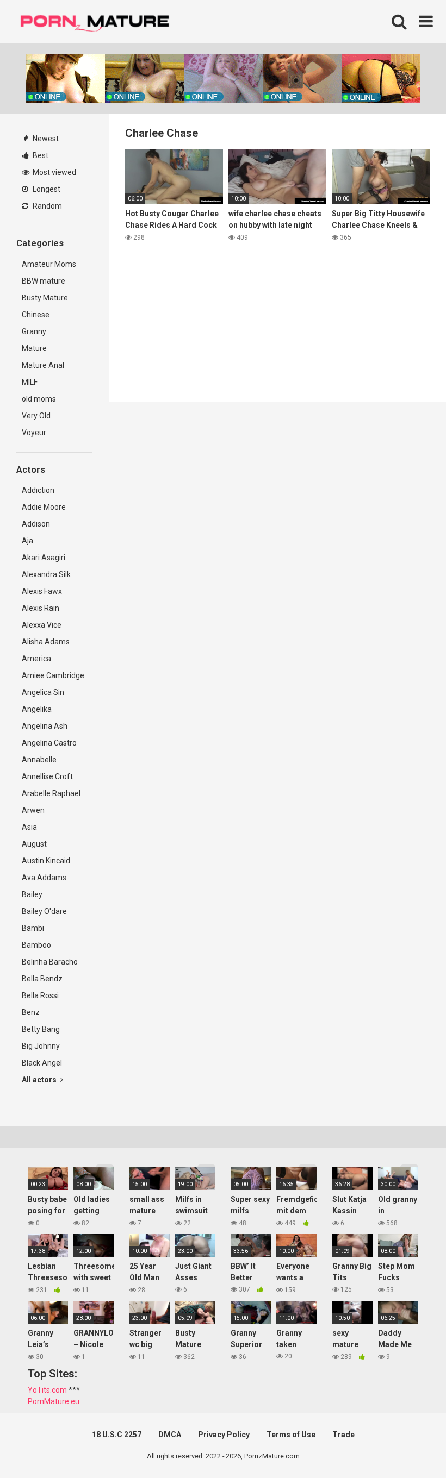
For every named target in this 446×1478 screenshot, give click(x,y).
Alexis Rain (40, 608)
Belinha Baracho (50, 961)
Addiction (38, 490)
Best (39, 155)
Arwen (33, 810)
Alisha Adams (46, 641)
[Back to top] (409, 1445)
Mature (34, 348)
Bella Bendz (42, 978)
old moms (39, 398)
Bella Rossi (40, 995)
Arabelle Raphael (51, 793)
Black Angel (42, 1063)
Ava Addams (44, 877)
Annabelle (39, 759)
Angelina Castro (49, 742)
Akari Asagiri (43, 557)
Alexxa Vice (41, 625)
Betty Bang (41, 1029)
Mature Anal (43, 365)
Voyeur (34, 432)
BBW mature (43, 281)
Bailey (32, 894)
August (34, 844)
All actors (40, 1079)
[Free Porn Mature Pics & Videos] (97, 21)
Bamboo (36, 945)
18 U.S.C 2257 (116, 1434)
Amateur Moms (49, 264)
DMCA (169, 1434)
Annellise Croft (47, 776)
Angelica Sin (43, 692)
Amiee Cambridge (53, 675)
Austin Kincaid (46, 860)
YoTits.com (47, 1390)
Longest (45, 189)
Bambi (33, 928)
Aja (27, 540)
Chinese (35, 314)
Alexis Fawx (42, 591)
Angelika (37, 709)
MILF (30, 382)
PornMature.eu (53, 1401)
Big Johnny (41, 1046)
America (36, 658)
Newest (45, 138)
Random (46, 206)
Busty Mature (45, 297)
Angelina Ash (44, 726)
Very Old (36, 415)
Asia (29, 827)
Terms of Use (291, 1434)
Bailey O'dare (44, 911)
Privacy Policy (224, 1434)
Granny (34, 331)
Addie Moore (44, 507)
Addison (36, 523)
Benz (31, 1012)
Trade (343, 1434)
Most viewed (53, 172)
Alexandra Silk (46, 574)
